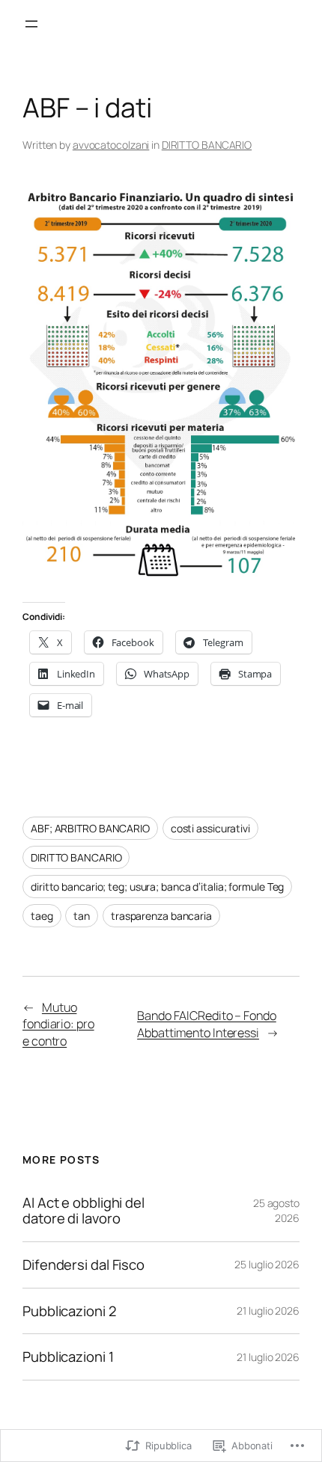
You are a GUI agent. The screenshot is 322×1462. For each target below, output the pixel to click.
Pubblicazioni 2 (69, 1311)
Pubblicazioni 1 (68, 1357)
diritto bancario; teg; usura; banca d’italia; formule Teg (157, 886)
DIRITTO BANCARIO (207, 145)
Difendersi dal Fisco (83, 1265)
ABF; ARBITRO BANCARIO (90, 828)
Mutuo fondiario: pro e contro (58, 1024)
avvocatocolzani (111, 145)
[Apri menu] (31, 24)
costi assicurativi (210, 828)
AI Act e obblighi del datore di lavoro (83, 1210)
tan (81, 916)
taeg (42, 916)
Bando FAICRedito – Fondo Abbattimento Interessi (206, 1024)
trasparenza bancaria (161, 916)
